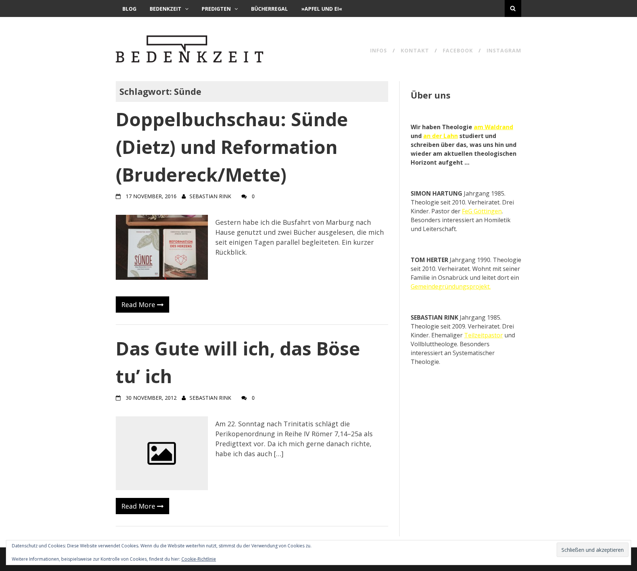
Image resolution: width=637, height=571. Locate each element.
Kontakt (415, 51)
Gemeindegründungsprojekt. (451, 286)
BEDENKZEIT (165, 8)
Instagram (504, 51)
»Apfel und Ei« (321, 8)
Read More (139, 304)
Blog (129, 8)
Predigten (216, 8)
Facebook (458, 51)
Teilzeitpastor (483, 335)
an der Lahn (440, 136)
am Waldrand (493, 127)
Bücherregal (269, 8)
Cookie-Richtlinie (198, 559)
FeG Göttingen (482, 211)
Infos (378, 51)
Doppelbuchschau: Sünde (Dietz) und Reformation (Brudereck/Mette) (232, 147)
